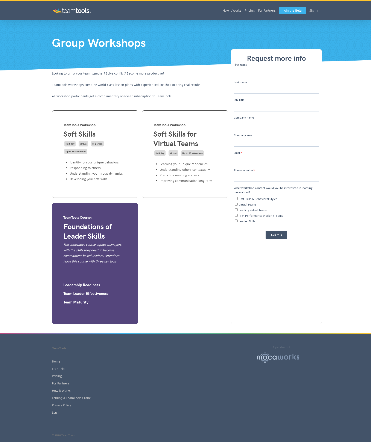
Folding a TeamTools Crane (71, 398)
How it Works (232, 10)
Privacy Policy (61, 405)
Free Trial (58, 369)
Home (56, 361)
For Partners (267, 10)
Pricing (250, 10)
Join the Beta (292, 10)
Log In (56, 412)
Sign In (314, 10)
